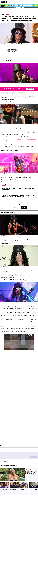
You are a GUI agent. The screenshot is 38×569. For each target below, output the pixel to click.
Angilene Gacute (14, 49)
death (31, 306)
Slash (8, 12)
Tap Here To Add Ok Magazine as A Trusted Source (14, 88)
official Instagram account (22, 319)
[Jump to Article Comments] (4, 55)
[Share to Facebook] (9, 55)
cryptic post (33, 319)
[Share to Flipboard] (23, 55)
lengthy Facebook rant (31, 139)
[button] (2, 2)
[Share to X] (15, 55)
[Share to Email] (30, 55)
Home (2, 12)
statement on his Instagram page (16, 306)
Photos (5, 12)
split (5, 181)
